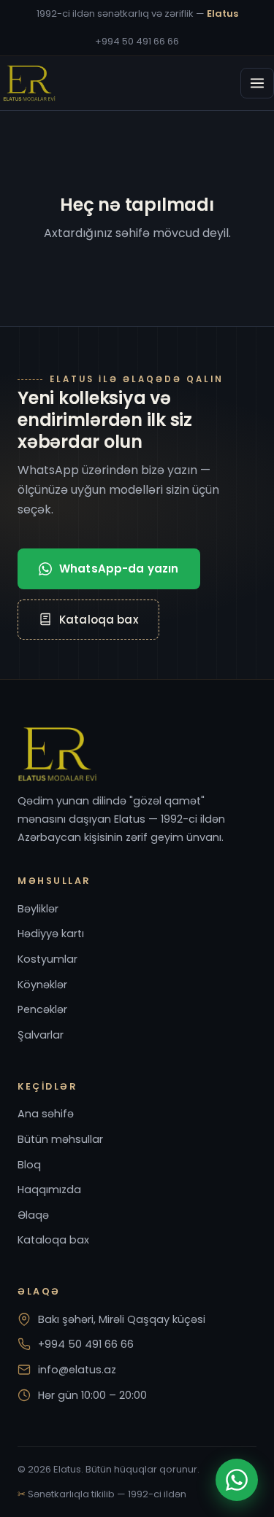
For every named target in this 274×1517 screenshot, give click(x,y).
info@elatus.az (77, 1369)
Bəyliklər (38, 908)
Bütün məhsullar (60, 1139)
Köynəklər (42, 984)
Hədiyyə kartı (51, 933)
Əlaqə (33, 1215)
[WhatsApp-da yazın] (237, 1480)
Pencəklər (42, 1009)
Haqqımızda (49, 1189)
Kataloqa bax (98, 619)
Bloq (29, 1164)
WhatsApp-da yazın (119, 568)
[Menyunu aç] (257, 83)
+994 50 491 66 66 (137, 41)
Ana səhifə (46, 1113)
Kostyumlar (47, 959)
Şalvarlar (41, 1035)
